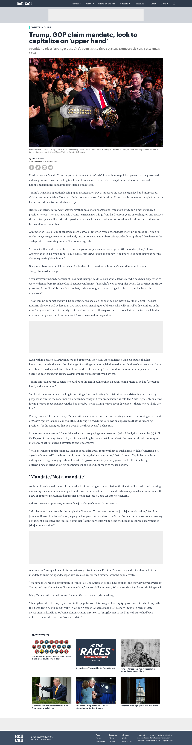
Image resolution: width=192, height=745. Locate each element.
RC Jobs (124, 738)
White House (41, 27)
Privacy (111, 738)
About (98, 735)
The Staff (112, 741)
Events (98, 738)
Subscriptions (127, 741)
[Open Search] (174, 3)
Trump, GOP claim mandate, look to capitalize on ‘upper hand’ (83, 38)
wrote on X (93, 613)
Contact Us (113, 735)
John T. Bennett (37, 159)
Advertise (125, 735)
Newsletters (100, 741)
